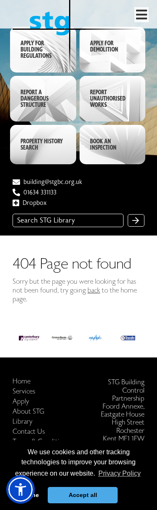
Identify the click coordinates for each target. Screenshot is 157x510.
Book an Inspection (103, 144)
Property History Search (42, 144)
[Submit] (136, 220)
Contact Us (29, 432)
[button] (20, 489)
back (94, 291)
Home (22, 382)
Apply (21, 402)
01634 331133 (40, 192)
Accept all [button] (83, 495)
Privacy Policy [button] (119, 473)
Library (22, 422)
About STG (28, 412)
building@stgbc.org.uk (52, 182)
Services (24, 392)
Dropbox (34, 203)
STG (80, 55)
